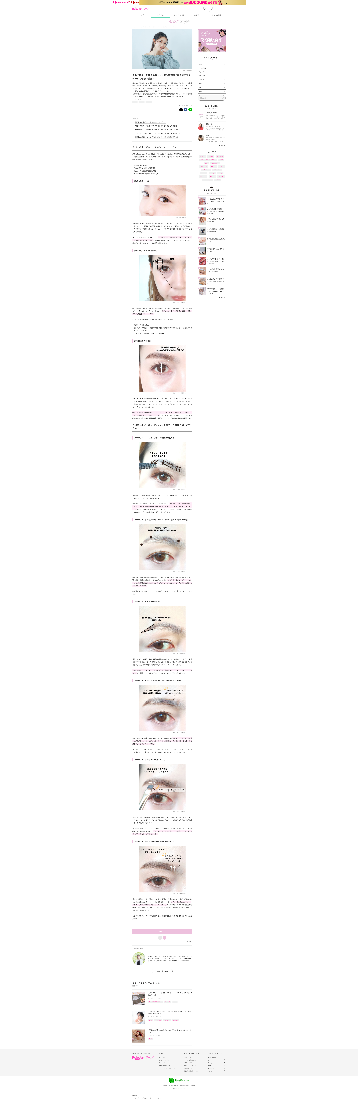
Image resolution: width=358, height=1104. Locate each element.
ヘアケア (201, 80)
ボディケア (202, 76)
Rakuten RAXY (140, 8)
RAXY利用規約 (188, 1068)
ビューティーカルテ (164, 1065)
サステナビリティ (158, 1098)
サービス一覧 (135, 1098)
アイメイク (139, 99)
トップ (142, 15)
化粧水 (220, 173)
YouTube (210, 1071)
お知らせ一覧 (187, 1057)
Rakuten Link (211, 1068)
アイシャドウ (167, 1001)
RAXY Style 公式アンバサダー (155, 1001)
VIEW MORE (222, 145)
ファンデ (221, 176)
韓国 (206, 163)
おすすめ (211, 156)
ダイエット (203, 176)
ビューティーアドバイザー (166, 1068)
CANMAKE (175, 1020)
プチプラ (203, 173)
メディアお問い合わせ (190, 1060)
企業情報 (165, 1085)
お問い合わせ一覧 (146, 1098)
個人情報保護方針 (173, 1085)
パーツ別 (212, 173)
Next (189, 941)
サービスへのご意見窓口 (190, 1065)
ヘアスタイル (206, 170)
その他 (200, 91)
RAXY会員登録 (212, 1057)
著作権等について (184, 1085)
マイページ (162, 1062)
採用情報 (193, 1085)
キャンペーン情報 (179, 15)
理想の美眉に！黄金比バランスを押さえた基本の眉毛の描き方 (156, 126)
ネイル (200, 84)
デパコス (212, 176)
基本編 (221, 160)
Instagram (211, 1062)
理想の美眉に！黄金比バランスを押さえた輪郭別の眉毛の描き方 (156, 129)
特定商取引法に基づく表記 (191, 1071)
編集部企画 (220, 156)
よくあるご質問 (216, 15)
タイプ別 (217, 180)
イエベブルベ (167, 1020)
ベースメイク (202, 68)
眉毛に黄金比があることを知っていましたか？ (150, 122)
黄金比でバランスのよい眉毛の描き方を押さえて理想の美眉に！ (156, 137)
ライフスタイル (207, 180)
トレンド (141, 102)
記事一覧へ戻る (162, 971)
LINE (209, 1065)
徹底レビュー (215, 163)
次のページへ (162, 932)
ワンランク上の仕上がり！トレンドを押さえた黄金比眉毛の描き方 (157, 133)
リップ (175, 1001)
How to (135, 102)
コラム (200, 87)
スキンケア (202, 64)
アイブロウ (149, 102)
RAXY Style (160, 15)
